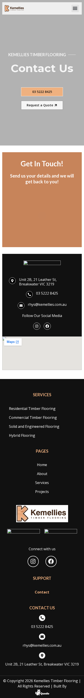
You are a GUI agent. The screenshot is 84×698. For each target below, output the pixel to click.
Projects (42, 491)
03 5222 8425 (47, 293)
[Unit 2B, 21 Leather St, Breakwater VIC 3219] (12, 280)
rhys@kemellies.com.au (47, 304)
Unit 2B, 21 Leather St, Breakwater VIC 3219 (38, 282)
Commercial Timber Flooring (33, 417)
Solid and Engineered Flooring (34, 426)
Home (42, 464)
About (42, 473)
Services (42, 482)
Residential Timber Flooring (32, 408)
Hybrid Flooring (22, 435)
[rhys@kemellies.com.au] (21, 305)
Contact (42, 592)
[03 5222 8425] (29, 294)
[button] (75, 8)
